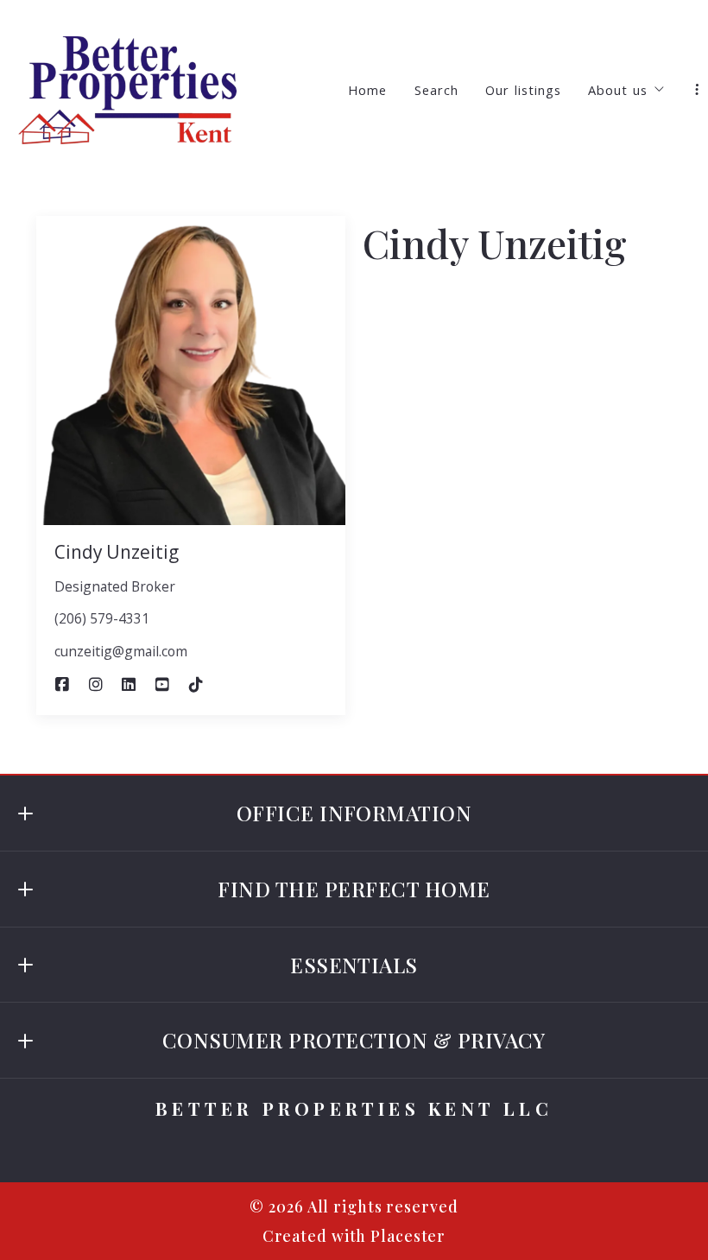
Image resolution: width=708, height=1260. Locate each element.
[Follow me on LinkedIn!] (128, 685)
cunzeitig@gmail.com (120, 651)
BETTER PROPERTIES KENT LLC (354, 1108)
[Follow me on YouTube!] (162, 685)
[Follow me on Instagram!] (96, 685)
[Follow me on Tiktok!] (196, 685)
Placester (408, 1235)
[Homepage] (127, 90)
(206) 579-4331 (101, 618)
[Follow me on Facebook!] (62, 685)
